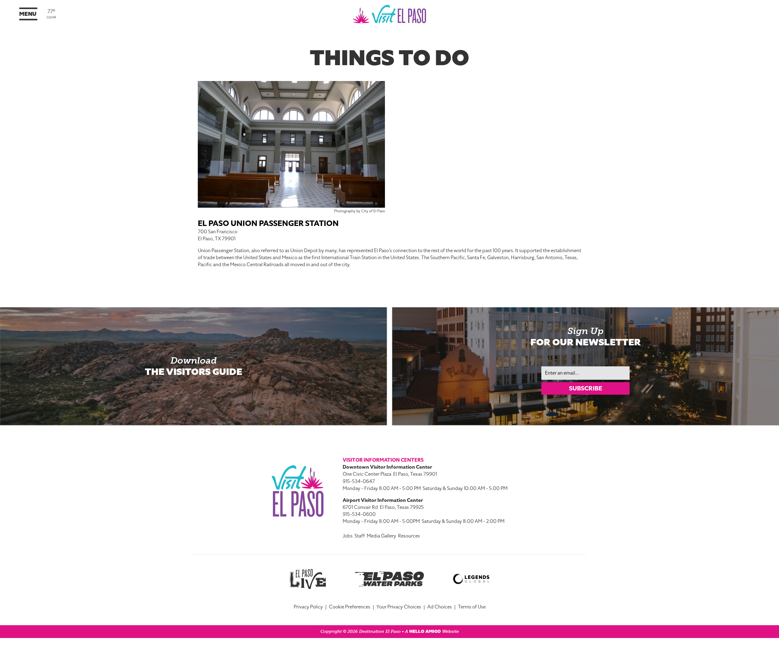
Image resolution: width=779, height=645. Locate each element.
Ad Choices (439, 607)
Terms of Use (472, 607)
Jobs (348, 536)
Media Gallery (381, 536)
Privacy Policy (308, 607)
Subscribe (585, 388)
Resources (409, 536)
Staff (360, 536)
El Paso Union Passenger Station (268, 223)
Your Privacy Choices (398, 607)
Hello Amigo (425, 631)
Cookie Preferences (349, 607)
